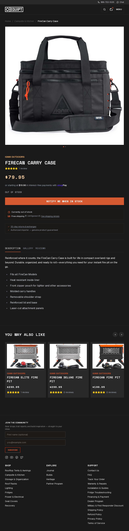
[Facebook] (16, 457)
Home (8, 21)
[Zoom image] (64, 85)
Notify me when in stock (64, 201)
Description (13, 248)
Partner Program (54, 483)
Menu (119, 9)
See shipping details (50, 216)
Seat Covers (11, 501)
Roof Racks (11, 483)
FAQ (90, 474)
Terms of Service (96, 523)
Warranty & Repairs (97, 483)
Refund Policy (95, 514)
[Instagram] (6, 457)
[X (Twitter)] (21, 457)
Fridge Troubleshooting (99, 492)
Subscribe (13, 450)
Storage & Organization (17, 479)
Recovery (10, 505)
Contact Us (93, 470)
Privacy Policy (95, 518)
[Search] (104, 9)
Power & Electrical (14, 496)
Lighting (9, 488)
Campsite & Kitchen (24, 21)
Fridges (9, 492)
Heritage (50, 479)
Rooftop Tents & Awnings (18, 470)
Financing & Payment (98, 496)
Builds (49, 474)
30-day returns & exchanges (23, 226)
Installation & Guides (98, 488)
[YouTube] (11, 457)
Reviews (40, 248)
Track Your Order (96, 479)
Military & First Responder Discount (105, 505)
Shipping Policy (95, 510)
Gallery (28, 248)
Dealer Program (95, 501)
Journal (50, 470)
